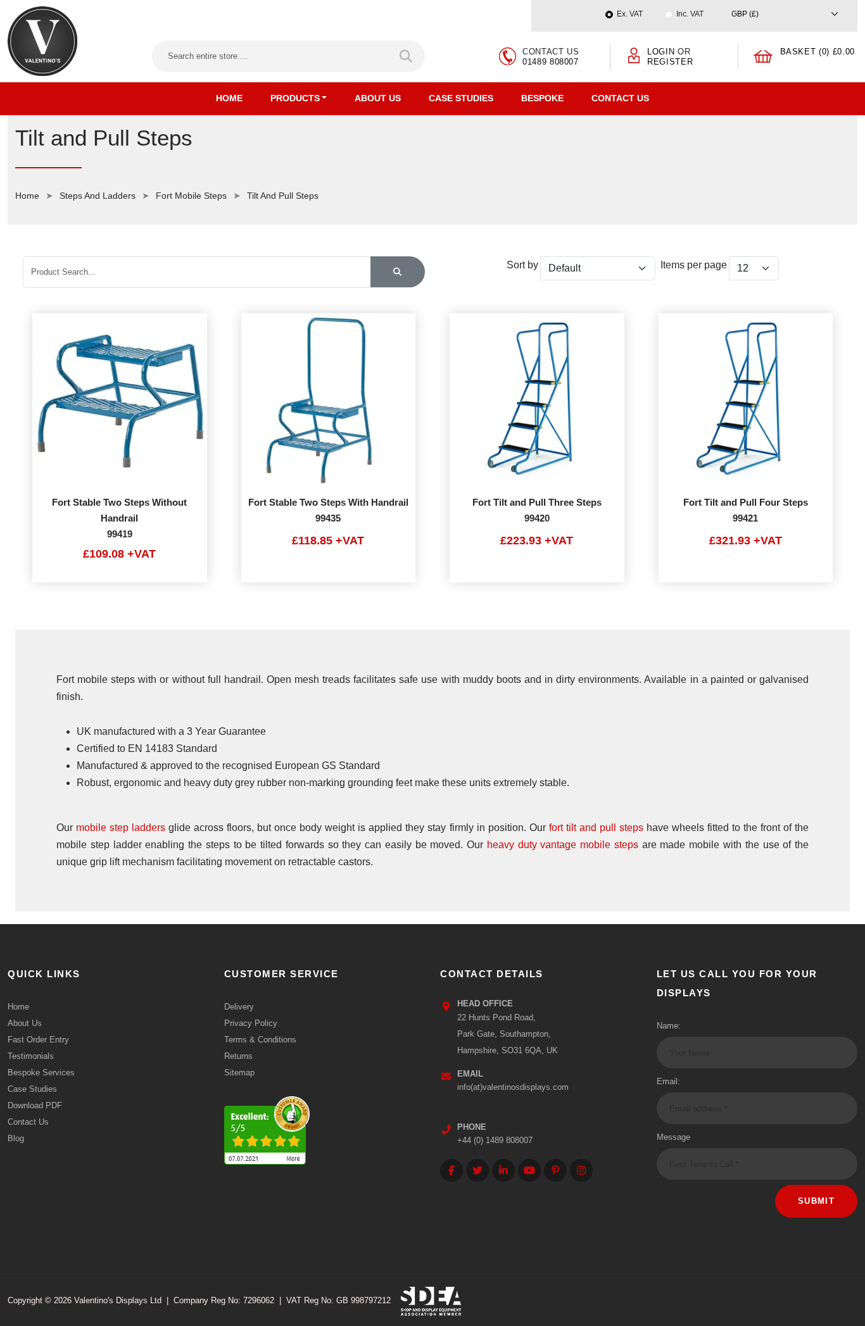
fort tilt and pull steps (596, 827)
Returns (238, 1056)
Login (660, 51)
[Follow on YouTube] (529, 1170)
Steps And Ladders (98, 196)
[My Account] (634, 54)
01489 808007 (550, 61)
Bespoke (542, 98)
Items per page (693, 265)
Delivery (239, 1006)
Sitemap (239, 1072)
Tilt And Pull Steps (283, 196)
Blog (16, 1138)
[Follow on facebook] (451, 1170)
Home (229, 98)
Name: (669, 1025)
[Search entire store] (407, 56)
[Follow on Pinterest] (555, 1170)
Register (670, 61)
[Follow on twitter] (477, 1170)
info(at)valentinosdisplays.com (513, 1087)
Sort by (522, 265)
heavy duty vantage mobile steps (562, 844)
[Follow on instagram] (581, 1170)
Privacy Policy (250, 1023)
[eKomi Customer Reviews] (267, 1127)
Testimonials (31, 1056)
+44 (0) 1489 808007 (495, 1140)
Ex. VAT (630, 13)
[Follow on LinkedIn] (503, 1170)
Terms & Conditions (260, 1039)
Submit (816, 1201)
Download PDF (35, 1105)
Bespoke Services (41, 1072)
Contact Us (620, 98)
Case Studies (461, 98)
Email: (668, 1081)
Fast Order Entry (38, 1039)
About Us (378, 98)
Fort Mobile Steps (191, 196)
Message (673, 1137)
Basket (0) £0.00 (817, 51)
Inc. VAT (690, 13)
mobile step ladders (120, 827)
